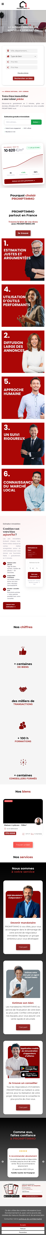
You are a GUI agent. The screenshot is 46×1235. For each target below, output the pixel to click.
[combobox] (23, 51)
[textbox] (24, 50)
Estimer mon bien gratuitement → (23, 181)
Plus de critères (23, 73)
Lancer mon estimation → (11, 606)
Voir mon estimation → (34, 575)
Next (43, 1162)
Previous (3, 1162)
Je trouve (23, 233)
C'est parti (23, 947)
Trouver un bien (23, 845)
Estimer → (36, 122)
